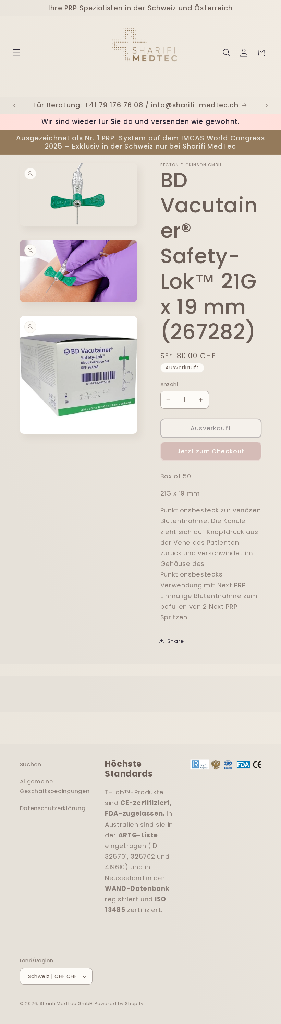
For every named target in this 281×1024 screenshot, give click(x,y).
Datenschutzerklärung (53, 808)
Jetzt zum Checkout (211, 451)
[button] (16, 53)
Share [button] (175, 641)
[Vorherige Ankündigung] (14, 105)
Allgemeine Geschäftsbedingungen (55, 786)
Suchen (30, 764)
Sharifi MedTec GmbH (66, 1003)
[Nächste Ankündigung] (266, 105)
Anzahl (169, 384)
